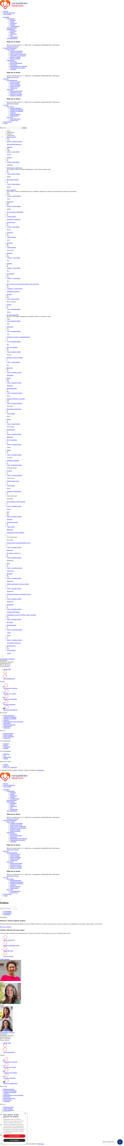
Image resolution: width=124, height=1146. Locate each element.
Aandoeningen (11, 18)
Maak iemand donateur (16, 91)
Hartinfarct (13, 20)
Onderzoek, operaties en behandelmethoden (18, 337)
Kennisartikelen (7, 913)
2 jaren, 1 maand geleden (13, 362)
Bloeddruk (9, 573)
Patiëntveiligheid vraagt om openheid (13, 721)
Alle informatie (7, 911)
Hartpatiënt (6, 17)
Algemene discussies (12, 522)
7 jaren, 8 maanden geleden (14, 557)
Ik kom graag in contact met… (15, 168)
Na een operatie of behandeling (15, 212)
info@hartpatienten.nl (9, 678)
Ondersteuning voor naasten (17, 67)
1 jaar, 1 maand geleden (13, 299)
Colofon (5, 764)
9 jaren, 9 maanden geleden (14, 619)
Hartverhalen (13, 61)
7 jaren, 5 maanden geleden (14, 547)
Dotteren (12, 32)
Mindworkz (41, 770)
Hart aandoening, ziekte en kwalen (16, 501)
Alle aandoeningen (12, 28)
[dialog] (14, 1128)
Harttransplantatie (11, 625)
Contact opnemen (4, 959)
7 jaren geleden (11, 527)
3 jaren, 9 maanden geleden (14, 444)
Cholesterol (10, 232)
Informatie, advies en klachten (15, 357)
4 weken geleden (11, 216)
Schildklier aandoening (13, 460)
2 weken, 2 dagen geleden (14, 196)
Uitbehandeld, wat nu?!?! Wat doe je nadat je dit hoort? (21, 615)
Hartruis (12, 21)
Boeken (9, 419)
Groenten (9, 471)
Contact (5, 123)
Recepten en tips (11, 645)
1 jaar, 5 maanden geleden (14, 331)
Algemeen (9, 147)
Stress (8, 563)
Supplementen (10, 273)
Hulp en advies (11, 49)
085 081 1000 (7, 669)
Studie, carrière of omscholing (18, 54)
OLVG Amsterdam (12, 440)
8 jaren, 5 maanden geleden (14, 578)
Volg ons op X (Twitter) (9, 693)
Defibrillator (13, 31)
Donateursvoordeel (15, 82)
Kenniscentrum (7, 122)
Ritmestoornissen (11, 137)
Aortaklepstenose (14, 26)
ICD (11, 35)
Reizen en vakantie (15, 57)
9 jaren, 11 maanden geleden (14, 640)
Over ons (5, 105)
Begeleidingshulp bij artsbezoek (18, 66)
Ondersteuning (11, 60)
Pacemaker (10, 243)
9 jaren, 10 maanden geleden (14, 629)
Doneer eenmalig (14, 83)
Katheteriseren (14, 37)
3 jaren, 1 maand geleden (13, 424)
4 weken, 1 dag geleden (13, 227)
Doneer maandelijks (15, 85)
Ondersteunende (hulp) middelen (15, 532)
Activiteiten (13, 69)
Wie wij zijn (10, 117)
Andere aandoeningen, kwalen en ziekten (18, 584)
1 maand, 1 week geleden (13, 257)
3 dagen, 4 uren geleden (13, 162)
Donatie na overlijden (16, 95)
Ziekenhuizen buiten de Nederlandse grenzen (19, 594)
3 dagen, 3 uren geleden (13, 152)
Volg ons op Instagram (9, 704)
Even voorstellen (11, 190)
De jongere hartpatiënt (13, 315)
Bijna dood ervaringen (13, 179)
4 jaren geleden (11, 485)
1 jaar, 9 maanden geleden (14, 352)
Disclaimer (6, 766)
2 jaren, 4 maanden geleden (14, 382)
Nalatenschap (13, 88)
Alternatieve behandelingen (14, 491)
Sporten (9, 450)
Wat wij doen (10, 106)
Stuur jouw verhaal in (5, 927)
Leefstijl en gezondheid (16, 51)
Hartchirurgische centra (13, 481)
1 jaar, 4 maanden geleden (14, 309)
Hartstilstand (13, 23)
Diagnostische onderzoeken (14, 409)
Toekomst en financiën (16, 52)
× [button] (25, 1113)
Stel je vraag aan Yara (9, 940)
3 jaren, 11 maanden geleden (14, 475)
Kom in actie (10, 89)
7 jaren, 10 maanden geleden (14, 568)
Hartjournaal (13, 64)
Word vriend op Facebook (10, 688)
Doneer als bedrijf (15, 86)
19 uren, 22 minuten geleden (14, 141)
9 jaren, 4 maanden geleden (14, 588)
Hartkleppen (10, 201)
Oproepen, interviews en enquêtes (16, 398)
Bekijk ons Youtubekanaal (10, 710)
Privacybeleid (15, 1132)
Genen (8, 635)
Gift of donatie (7, 14)
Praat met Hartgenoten (16, 63)
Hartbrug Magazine (15, 114)
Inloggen (5, 11)
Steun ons (6, 79)
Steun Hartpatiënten (12, 80)
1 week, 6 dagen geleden (13, 174)
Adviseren (13, 112)
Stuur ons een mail (8, 956)
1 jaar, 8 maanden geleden (14, 341)
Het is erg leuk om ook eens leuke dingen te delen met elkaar (23, 284)
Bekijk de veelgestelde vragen (11, 945)
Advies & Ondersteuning (10, 48)
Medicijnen (10, 368)
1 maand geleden (11, 237)
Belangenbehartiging (15, 108)
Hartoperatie (13, 34)
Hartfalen (12, 24)
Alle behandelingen (12, 38)
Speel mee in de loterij (16, 94)
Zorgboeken (6, 727)
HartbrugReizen (14, 115)
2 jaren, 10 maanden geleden (14, 393)
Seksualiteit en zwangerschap (18, 55)
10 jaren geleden (11, 650)
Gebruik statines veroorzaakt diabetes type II (18, 543)
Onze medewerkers (15, 119)
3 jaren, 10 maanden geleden (14, 465)
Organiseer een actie (15, 92)
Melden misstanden (15, 58)
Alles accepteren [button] (14, 1136)
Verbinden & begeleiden (16, 111)
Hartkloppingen (11, 429)
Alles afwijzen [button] (14, 1140)
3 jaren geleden (11, 413)
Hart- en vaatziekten (12, 347)
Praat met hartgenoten (9, 12)
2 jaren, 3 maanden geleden (14, 372)
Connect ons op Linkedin (10, 699)
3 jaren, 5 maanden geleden (14, 434)
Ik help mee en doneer (13, 46)
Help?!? (9, 378)
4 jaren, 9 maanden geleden (14, 506)
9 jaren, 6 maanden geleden (14, 609)
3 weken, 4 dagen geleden (14, 206)
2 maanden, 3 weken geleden (14, 288)
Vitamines (9, 263)
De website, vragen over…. (14, 553)
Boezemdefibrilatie (12, 388)
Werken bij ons (14, 120)
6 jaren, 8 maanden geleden (14, 516)
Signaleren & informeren (16, 109)
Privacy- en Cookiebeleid (10, 767)
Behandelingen (11, 29)
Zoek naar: (3, 128)
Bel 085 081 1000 (8, 951)
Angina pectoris (11, 222)
